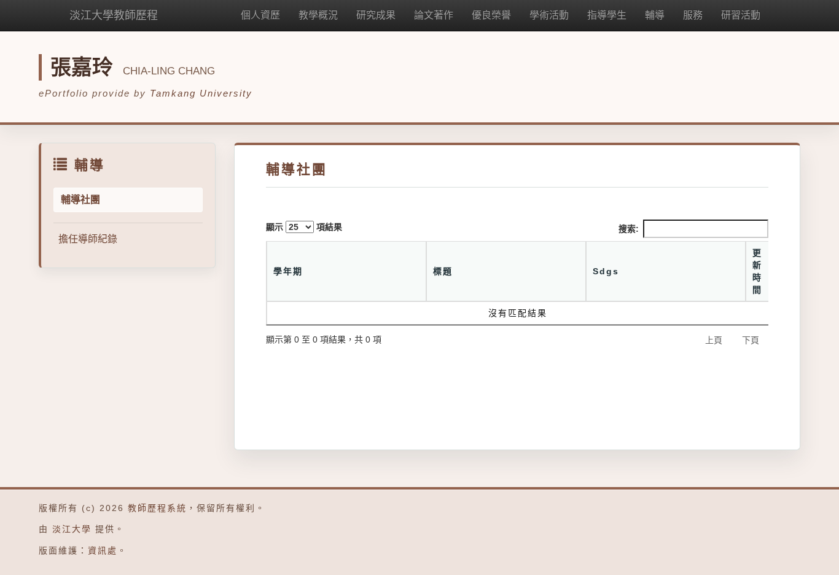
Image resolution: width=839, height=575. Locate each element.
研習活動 (740, 15)
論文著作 (433, 15)
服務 (693, 15)
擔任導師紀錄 (87, 239)
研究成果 (376, 15)
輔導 (655, 15)
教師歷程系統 (157, 508)
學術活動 (549, 15)
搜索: (629, 229)
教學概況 (318, 15)
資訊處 (102, 550)
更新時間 (757, 271)
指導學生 (606, 15)
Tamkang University (201, 93)
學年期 (288, 271)
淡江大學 (72, 529)
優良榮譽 (491, 15)
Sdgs (606, 271)
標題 (443, 271)
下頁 (750, 340)
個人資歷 (260, 15)
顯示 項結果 (304, 227)
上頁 (713, 340)
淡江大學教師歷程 (113, 15)
